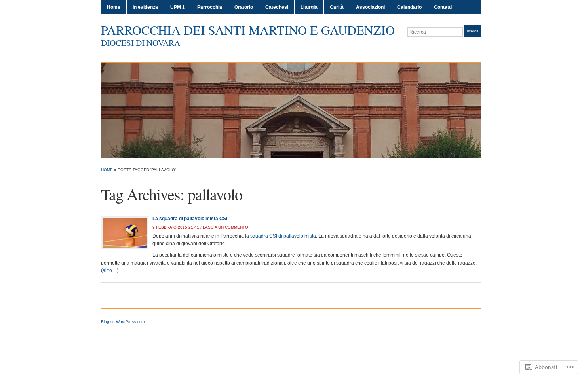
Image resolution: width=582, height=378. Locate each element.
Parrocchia (209, 7)
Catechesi (276, 7)
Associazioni (370, 7)
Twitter (468, 47)
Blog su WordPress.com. (123, 321)
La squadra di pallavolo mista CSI (189, 218)
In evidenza (145, 7)
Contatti (443, 7)
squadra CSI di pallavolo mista (283, 236)
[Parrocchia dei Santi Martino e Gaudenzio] (291, 110)
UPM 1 (177, 7)
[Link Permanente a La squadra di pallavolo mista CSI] (124, 232)
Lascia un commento (225, 227)
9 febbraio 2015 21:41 (175, 227)
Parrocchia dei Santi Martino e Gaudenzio (248, 29)
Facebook (477, 47)
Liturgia (309, 7)
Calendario (409, 7)
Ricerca (473, 31)
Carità (337, 7)
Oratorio (243, 7)
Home (113, 7)
